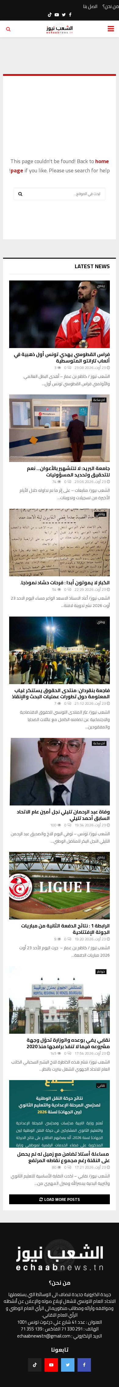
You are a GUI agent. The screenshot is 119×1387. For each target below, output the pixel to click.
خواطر (101, 971)
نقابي (101, 1085)
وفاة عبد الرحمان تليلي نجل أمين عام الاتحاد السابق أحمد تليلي (63, 815)
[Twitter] (67, 1365)
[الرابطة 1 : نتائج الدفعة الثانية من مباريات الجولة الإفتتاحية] (59, 885)
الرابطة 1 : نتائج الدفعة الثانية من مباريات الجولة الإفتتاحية (65, 929)
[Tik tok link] (50, 14)
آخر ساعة (99, 400)
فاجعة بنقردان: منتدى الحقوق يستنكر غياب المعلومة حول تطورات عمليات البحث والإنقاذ (61, 693)
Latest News (92, 266)
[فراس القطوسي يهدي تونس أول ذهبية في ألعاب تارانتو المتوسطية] (59, 314)
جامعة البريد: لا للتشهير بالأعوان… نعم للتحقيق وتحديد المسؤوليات (68, 471)
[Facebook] (84, 1365)
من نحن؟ (111, 6)
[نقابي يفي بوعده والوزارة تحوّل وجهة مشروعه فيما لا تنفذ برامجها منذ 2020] (59, 1000)
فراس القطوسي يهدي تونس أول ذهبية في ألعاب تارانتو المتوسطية (62, 357)
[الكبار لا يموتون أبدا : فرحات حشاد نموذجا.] (59, 542)
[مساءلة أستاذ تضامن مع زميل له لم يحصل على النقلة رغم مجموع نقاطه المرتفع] (59, 1114)
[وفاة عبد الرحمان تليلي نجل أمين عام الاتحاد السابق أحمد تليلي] (59, 771)
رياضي (101, 286)
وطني (101, 622)
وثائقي (100, 514)
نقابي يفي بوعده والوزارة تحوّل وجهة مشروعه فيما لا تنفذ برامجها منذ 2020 (68, 1043)
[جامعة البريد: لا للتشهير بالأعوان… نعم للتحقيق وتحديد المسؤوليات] (59, 428)
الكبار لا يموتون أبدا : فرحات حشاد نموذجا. (65, 582)
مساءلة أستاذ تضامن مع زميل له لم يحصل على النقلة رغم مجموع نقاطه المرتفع (63, 1157)
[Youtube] (51, 1365)
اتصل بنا (90, 6)
